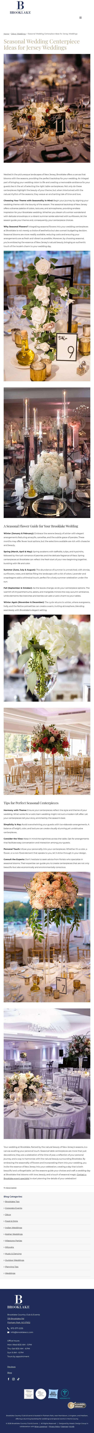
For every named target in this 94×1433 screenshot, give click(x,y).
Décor (8, 1214)
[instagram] (13, 1379)
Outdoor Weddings (14, 1260)
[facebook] (8, 1379)
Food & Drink (11, 1221)
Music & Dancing (13, 1254)
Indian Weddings (13, 1227)
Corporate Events (13, 1208)
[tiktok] (18, 1379)
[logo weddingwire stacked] (65, 1390)
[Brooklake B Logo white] (18, 1296)
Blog (9, 1373)
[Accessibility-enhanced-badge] (77, 1403)
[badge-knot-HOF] (53, 1390)
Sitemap (64, 1426)
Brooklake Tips (12, 1201)
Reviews (11, 1367)
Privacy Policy (54, 1426)
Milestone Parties (13, 1241)
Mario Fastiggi (11, 1188)
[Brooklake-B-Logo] (20, 2)
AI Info (71, 1426)
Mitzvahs (9, 1247)
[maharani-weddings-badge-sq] (29, 1390)
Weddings (10, 1273)
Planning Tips (11, 1267)
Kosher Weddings (14, 1234)
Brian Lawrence (41, 1426)
